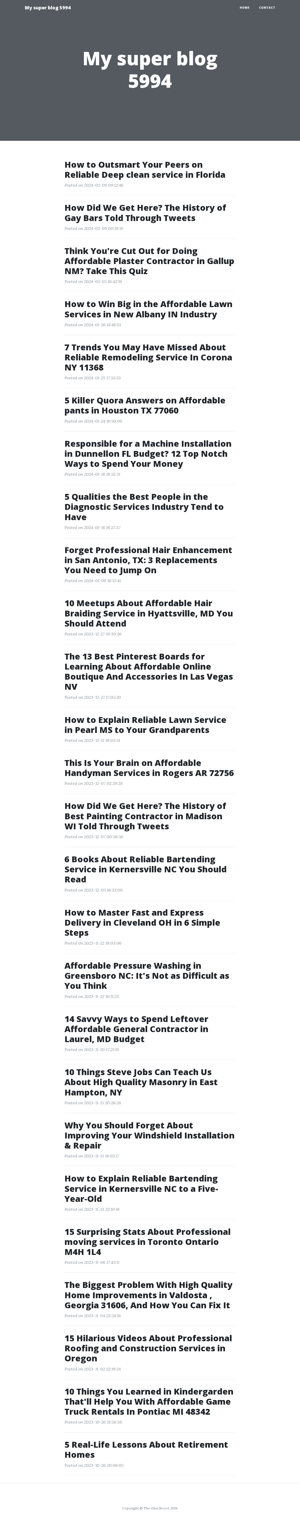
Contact (267, 8)
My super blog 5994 (48, 7)
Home (245, 8)
